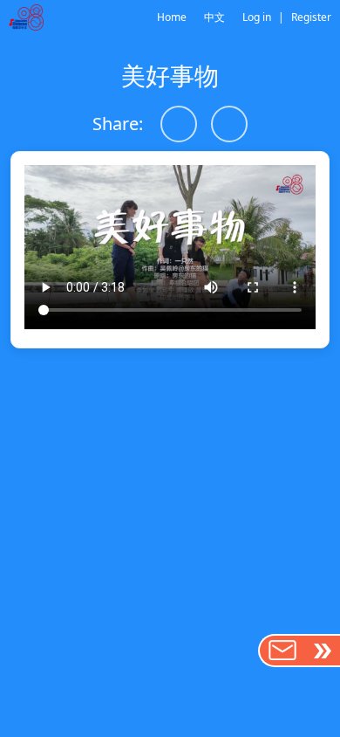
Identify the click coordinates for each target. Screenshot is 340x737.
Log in (256, 17)
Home (172, 17)
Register (311, 17)
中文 (214, 17)
